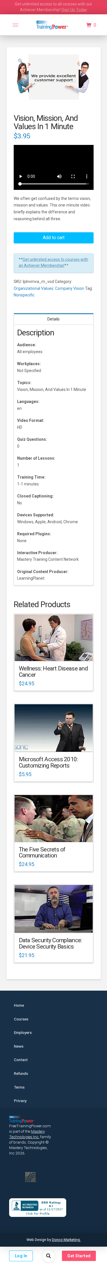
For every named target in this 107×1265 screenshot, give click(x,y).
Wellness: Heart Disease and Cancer (53, 671)
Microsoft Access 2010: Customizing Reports (48, 762)
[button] (15, 25)
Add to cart (53, 237)
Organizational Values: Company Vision (49, 288)
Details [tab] (53, 319)
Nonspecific (24, 295)
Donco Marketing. (66, 1240)
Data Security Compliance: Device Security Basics (50, 943)
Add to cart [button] (56, 652)
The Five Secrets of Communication (42, 852)
